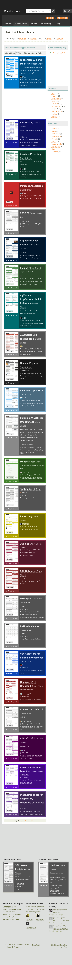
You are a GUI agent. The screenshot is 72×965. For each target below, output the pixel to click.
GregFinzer (25, 472)
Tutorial (49, 39)
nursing (24, 811)
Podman (54, 129)
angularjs (30, 323)
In (41, 39)
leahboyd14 (25, 774)
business (6, 919)
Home (9, 24)
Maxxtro (24, 492)
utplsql (22, 758)
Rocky (53, 131)
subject (22, 782)
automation (30, 258)
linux (37, 281)
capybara (38, 258)
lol (34, 726)
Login (50, 18)
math (31, 726)
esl (26, 145)
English (24, 406)
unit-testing (38, 755)
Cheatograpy (56, 136)
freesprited (20, 883)
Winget (53, 141)
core (25, 85)
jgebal (24, 750)
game (24, 726)
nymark (24, 578)
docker (52, 888)
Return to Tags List (58, 53)
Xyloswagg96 (26, 694)
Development (56, 99)
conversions (37, 699)
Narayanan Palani (27, 444)
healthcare (36, 811)
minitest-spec (37, 198)
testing (27, 82)
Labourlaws (55, 134)
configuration (24, 284)
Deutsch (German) (58, 893)
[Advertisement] (36, 3)
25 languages (17, 914)
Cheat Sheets (22, 24)
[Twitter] (69, 11)
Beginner (54, 114)
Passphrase (55, 146)
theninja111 (25, 221)
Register (62, 18)
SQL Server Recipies (60, 928)
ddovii (24, 252)
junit (26, 552)
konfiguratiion (54, 890)
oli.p (23, 276)
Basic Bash (57, 912)
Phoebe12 (25, 398)
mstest (39, 477)
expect (35, 323)
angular (41, 323)
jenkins (59, 885)
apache (24, 450)
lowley (24, 547)
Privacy (16, 947)
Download (59, 39)
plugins (54, 885)
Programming (56, 106)
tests (34, 552)
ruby (30, 198)
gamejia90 (57, 910)
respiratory (23, 814)
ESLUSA (24, 137)
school (32, 403)
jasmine (22, 177)
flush (21, 326)
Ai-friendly (55, 152)
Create (34, 24)
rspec (31, 82)
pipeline (57, 888)
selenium (33, 670)
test (23, 198)
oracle (29, 755)
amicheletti (25, 523)
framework (37, 174)
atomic (22, 378)
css (23, 670)
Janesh (24, 665)
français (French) (32, 406)
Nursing (54, 101)
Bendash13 (25, 370)
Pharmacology (56, 111)
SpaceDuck (40, 920)
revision (22, 145)
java (41, 281)
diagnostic (31, 814)
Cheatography (8, 907)
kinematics (34, 780)
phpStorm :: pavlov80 (61, 920)
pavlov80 (56, 918)
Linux (53, 93)
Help (58, 24)
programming (26, 281)
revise (41, 403)
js (26, 177)
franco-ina (33, 612)
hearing (36, 142)
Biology (54, 109)
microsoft (33, 477)
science (33, 376)
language (25, 142)
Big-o (53, 149)
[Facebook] (65, 11)
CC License (36, 944)
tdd (21, 354)
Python (53, 96)
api (23, 82)
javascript (25, 174)
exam (37, 403)
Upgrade (54, 139)
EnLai (23, 606)
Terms (9, 947)
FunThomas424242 (58, 877)
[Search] (53, 11)
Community (47, 24)
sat (39, 780)
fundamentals (31, 498)
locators (22, 673)
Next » (32, 821)
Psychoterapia (56, 144)
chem (37, 726)
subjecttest (28, 782)
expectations (38, 82)
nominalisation (36, 639)
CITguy (24, 77)
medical (29, 811)
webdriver (39, 670)
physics (27, 376)
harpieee (24, 806)
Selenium (22, 39)
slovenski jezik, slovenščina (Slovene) (32, 617)
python (24, 529)
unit (37, 529)
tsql (18, 889)
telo (38, 612)
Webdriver (33, 39)
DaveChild (29, 920)
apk (23, 346)
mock (22, 85)
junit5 (30, 552)
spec (26, 198)
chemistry (28, 699)
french (24, 403)
